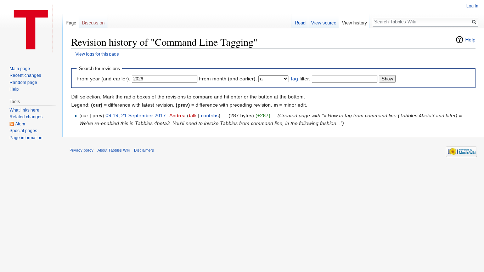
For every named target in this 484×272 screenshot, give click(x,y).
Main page (20, 68)
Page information (26, 137)
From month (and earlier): (228, 78)
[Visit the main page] (31, 28)
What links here (24, 110)
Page (71, 23)
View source (323, 23)
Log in (472, 6)
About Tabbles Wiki (113, 150)
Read (300, 23)
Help (470, 39)
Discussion (93, 23)
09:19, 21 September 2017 (136, 115)
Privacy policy (81, 150)
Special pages (23, 130)
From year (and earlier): (103, 78)
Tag (294, 78)
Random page (23, 82)
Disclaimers (144, 150)
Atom (20, 123)
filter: (300, 78)
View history (354, 23)
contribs (210, 115)
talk (193, 115)
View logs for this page (97, 54)
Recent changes (25, 75)
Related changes (26, 116)
